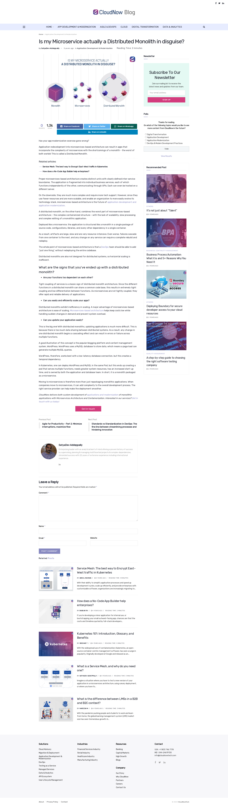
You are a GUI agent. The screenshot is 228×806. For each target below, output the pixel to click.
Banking (119, 749)
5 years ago (69, 48)
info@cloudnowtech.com (165, 755)
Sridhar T (84, 643)
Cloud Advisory (45, 749)
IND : (157, 752)
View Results (166, 156)
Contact (64, 802)
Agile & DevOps (108, 27)
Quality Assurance (155, 353)
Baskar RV (84, 610)
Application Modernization (158, 140)
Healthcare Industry (85, 756)
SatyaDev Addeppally (50, 48)
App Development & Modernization (77, 27)
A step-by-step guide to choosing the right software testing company (165, 361)
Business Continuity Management (162, 250)
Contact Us (121, 787)
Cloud (124, 27)
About (41, 802)
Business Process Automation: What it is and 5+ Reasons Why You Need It (166, 258)
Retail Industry (83, 753)
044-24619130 (165, 752)
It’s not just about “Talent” (161, 210)
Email (42, 538)
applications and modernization (102, 394)
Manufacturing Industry (87, 760)
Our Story (120, 773)
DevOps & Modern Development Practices (165, 143)
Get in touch (88, 408)
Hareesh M (84, 708)
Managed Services (46, 769)
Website (93, 538)
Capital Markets (122, 753)
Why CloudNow (122, 777)
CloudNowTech (183, 802)
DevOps (105, 247)
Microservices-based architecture (87, 310)
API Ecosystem (45, 776)
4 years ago (101, 578)
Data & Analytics (172, 27)
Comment (44, 492)
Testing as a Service (47, 766)
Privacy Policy (52, 802)
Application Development (158, 137)
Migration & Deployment (49, 753)
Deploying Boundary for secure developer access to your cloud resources (164, 309)
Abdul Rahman (85, 578)
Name (42, 526)
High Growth (121, 756)
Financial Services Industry (88, 749)
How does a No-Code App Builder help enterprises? (66, 171)
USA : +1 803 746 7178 (164, 749)
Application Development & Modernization (61, 34)
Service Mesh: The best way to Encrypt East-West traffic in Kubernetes (75, 166)
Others (149, 206)
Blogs (118, 760)
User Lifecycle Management (51, 780)
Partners (120, 780)
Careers (119, 784)
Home (49, 27)
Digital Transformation (145, 27)
